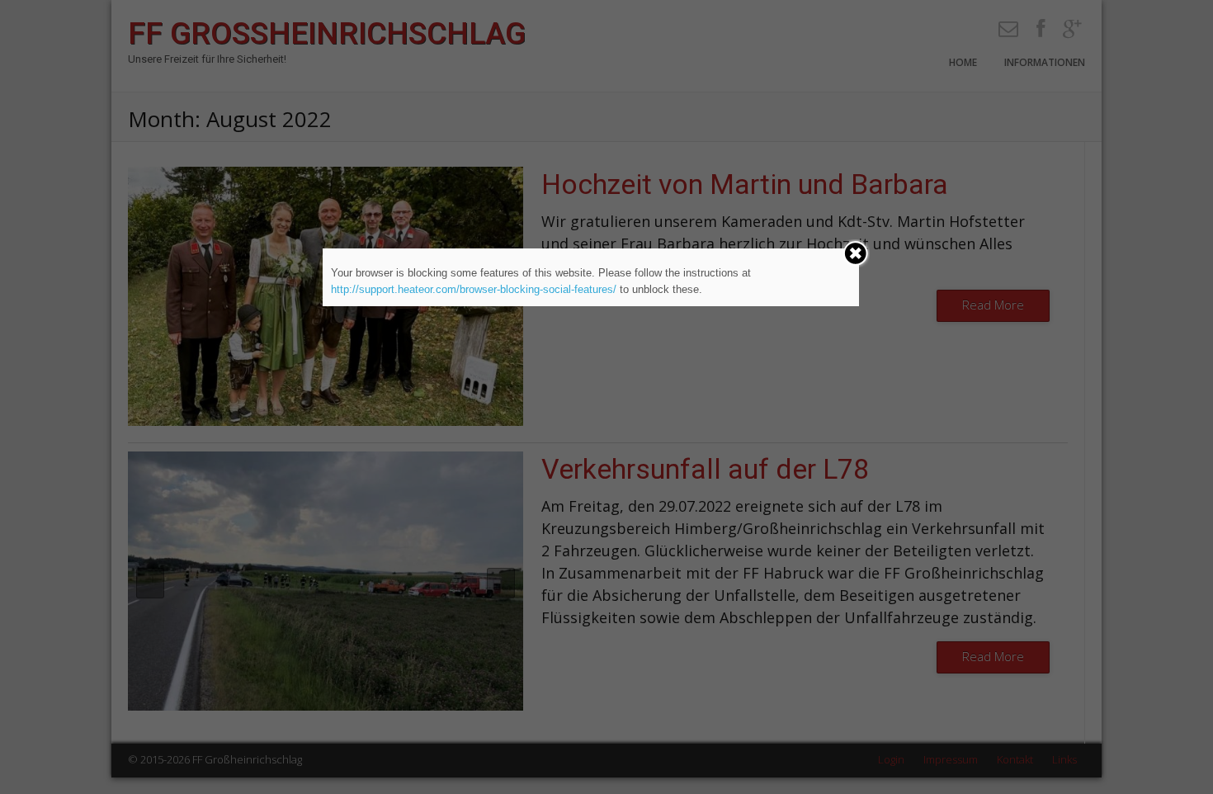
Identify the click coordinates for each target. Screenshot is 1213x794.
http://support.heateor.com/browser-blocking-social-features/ (473, 289)
